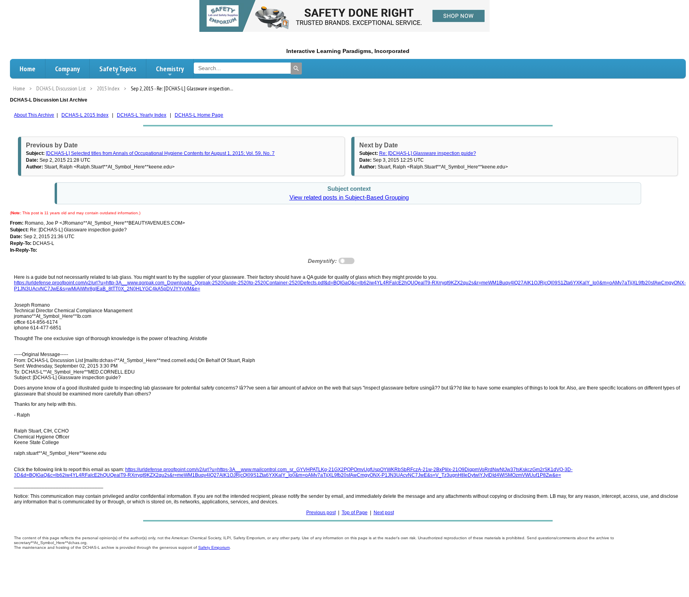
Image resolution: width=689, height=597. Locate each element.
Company (67, 68)
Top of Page (355, 512)
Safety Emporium (214, 547)
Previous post (321, 512)
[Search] (296, 68)
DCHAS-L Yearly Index (141, 115)
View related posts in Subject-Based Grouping (349, 197)
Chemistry (170, 68)
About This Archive (34, 115)
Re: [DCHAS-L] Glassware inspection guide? (427, 153)
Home (27, 68)
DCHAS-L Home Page (199, 115)
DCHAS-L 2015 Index (84, 115)
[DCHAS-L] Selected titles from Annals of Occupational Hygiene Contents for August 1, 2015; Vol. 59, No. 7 (160, 153)
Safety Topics (117, 68)
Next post (384, 512)
